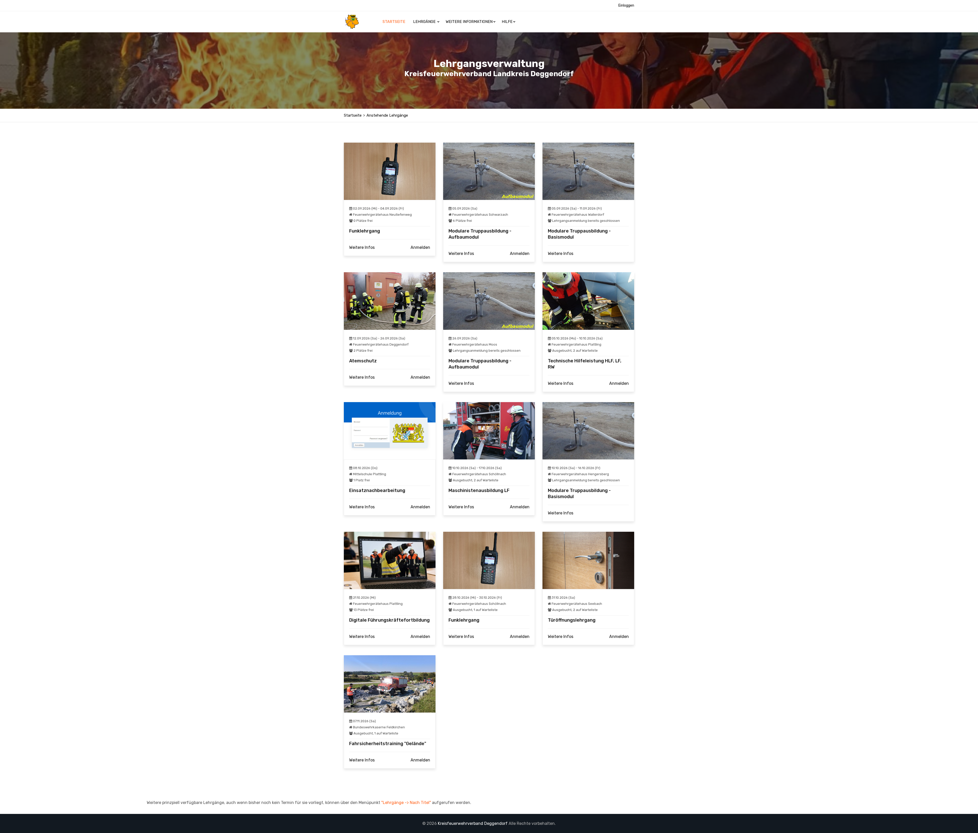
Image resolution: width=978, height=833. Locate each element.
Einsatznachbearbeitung (377, 490)
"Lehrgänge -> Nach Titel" (406, 802)
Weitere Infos (362, 247)
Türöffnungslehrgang (571, 620)
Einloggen (626, 5)
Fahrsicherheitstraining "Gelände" (387, 743)
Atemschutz (363, 361)
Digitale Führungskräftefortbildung (389, 620)
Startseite (394, 21)
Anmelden (420, 247)
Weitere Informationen (469, 21)
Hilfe (507, 21)
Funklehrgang (364, 231)
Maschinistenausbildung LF (479, 490)
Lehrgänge (425, 21)
